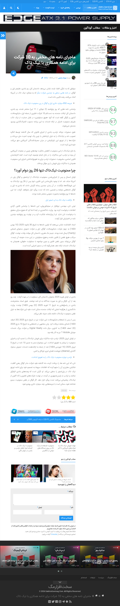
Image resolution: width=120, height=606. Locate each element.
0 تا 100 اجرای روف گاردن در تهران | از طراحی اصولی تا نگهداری (94, 230)
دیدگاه (70, 491)
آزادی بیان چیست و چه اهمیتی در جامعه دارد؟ (96, 248)
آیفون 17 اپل (63, 1)
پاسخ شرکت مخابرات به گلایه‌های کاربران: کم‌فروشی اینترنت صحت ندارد (94, 72)
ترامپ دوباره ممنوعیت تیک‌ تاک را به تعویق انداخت (52, 357)
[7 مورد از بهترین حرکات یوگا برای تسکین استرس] (110, 239)
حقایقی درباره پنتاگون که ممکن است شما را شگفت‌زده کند (94, 221)
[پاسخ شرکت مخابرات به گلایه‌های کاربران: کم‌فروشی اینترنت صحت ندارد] (111, 72)
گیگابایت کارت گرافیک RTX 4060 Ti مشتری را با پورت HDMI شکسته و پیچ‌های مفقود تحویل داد (95, 49)
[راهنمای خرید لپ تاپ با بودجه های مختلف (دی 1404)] (60, 557)
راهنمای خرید (65, 7)
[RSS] (70, 601)
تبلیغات (92, 577)
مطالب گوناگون (92, 28)
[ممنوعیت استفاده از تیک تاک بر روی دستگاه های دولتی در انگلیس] (43, 436)
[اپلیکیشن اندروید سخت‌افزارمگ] (67, 601)
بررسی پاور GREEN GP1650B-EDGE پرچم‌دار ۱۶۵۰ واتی (98, 110)
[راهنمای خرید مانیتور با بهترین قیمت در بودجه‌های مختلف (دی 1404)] (100, 557)
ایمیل (39, 507)
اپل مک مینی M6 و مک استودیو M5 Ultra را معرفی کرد (95, 84)
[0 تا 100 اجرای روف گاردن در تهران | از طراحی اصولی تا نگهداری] (110, 230)
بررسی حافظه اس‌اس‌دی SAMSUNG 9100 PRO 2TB (96, 121)
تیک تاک (64, 390)
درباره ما (101, 577)
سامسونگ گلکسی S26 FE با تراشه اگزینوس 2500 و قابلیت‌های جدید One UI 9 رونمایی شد (44, 420)
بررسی (78, 7)
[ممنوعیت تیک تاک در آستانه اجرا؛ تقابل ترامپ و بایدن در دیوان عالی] (21, 436)
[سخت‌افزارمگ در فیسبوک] (56, 601)
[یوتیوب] (60, 411)
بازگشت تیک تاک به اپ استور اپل (59, 200)
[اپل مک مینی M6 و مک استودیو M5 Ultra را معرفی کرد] (111, 84)
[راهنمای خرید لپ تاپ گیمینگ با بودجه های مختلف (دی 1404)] (20, 557)
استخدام (84, 577)
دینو (45, 1)
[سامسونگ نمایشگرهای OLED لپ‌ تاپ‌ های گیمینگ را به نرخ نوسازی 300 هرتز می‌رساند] (111, 61)
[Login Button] (4, 7)
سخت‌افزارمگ (112, 577)
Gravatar (54, 534)
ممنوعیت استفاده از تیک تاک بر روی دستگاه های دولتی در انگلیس (45, 448)
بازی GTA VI (110, 1)
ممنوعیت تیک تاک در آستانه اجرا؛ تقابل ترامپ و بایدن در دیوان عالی (23, 448)
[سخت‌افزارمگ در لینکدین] (49, 601)
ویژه (37, 7)
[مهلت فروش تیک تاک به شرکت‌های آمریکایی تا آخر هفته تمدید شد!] (64, 436)
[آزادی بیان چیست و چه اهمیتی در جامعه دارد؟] (110, 248)
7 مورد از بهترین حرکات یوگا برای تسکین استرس (95, 239)
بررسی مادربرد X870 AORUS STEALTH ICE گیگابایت (98, 133)
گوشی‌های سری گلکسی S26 (79, 1)
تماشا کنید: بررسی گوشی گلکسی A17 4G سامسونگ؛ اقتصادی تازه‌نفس (96, 145)
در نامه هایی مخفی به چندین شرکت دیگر (53, 93)
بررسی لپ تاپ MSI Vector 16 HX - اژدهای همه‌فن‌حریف (96, 157)
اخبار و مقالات (91, 7)
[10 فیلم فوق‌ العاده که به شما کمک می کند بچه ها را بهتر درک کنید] (26, 473)
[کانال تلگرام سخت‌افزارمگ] (63, 601)
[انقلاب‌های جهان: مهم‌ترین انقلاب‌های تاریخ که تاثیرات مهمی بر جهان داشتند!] (100, 193)
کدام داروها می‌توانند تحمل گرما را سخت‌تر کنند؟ (60, 480)
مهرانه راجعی (62, 78)
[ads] (60, 18)
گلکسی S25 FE (97, 1)
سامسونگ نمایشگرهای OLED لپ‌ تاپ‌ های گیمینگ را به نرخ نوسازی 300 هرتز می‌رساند (95, 61)
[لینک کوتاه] (42, 78)
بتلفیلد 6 (52, 1)
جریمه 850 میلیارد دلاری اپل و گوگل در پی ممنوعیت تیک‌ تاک (48, 103)
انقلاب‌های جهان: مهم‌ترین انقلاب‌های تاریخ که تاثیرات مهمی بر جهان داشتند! (101, 206)
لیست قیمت (49, 7)
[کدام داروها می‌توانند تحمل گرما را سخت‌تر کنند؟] (59, 473)
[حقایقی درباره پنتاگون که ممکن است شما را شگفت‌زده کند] (110, 220)
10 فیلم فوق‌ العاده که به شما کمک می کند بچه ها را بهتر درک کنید (27, 480)
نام (71, 507)
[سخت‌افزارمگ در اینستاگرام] (60, 601)
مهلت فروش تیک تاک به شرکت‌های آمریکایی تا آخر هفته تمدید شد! (66, 448)
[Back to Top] (60, 582)
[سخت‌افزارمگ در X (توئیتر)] (53, 601)
